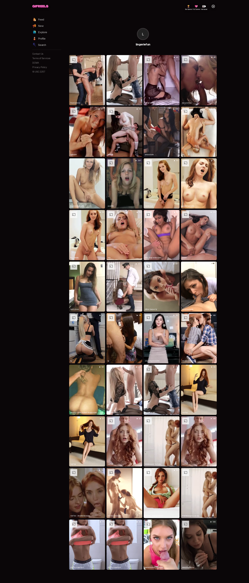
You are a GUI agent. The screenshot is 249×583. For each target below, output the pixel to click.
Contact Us (37, 53)
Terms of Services (41, 58)
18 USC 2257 (38, 71)
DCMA (35, 62)
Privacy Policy (39, 67)
